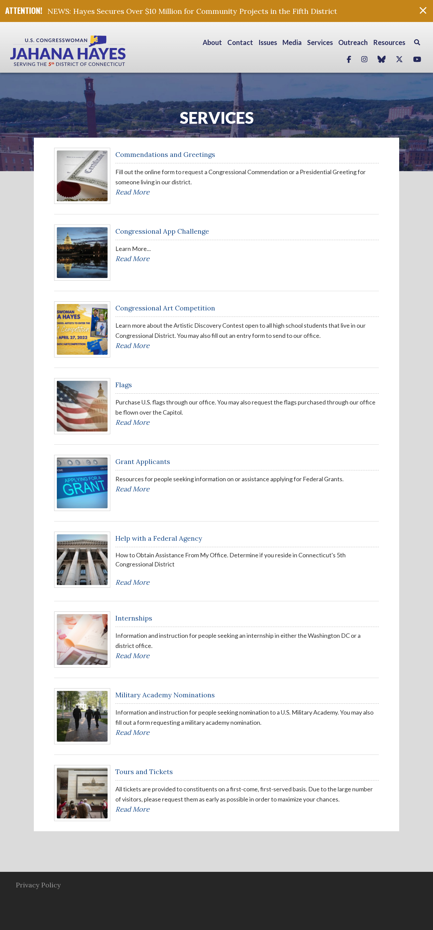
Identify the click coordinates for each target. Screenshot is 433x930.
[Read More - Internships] (82, 639)
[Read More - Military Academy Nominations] (82, 716)
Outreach (353, 42)
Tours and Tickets (144, 771)
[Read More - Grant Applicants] (82, 483)
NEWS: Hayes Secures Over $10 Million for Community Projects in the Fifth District (192, 11)
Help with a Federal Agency (158, 538)
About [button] (212, 42)
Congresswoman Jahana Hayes (91, 51)
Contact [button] (240, 42)
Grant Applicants (142, 461)
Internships (133, 618)
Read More (132, 192)
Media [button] (292, 42)
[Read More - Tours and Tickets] (82, 793)
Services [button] (320, 42)
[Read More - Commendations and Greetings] (82, 175)
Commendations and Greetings (165, 154)
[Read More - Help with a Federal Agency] (82, 559)
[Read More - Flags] (82, 406)
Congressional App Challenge (162, 231)
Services (217, 117)
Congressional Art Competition (165, 308)
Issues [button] (267, 42)
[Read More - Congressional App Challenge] (82, 252)
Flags (123, 384)
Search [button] (417, 42)
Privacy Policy (38, 885)
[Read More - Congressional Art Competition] (82, 329)
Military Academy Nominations (165, 695)
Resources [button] (389, 42)
